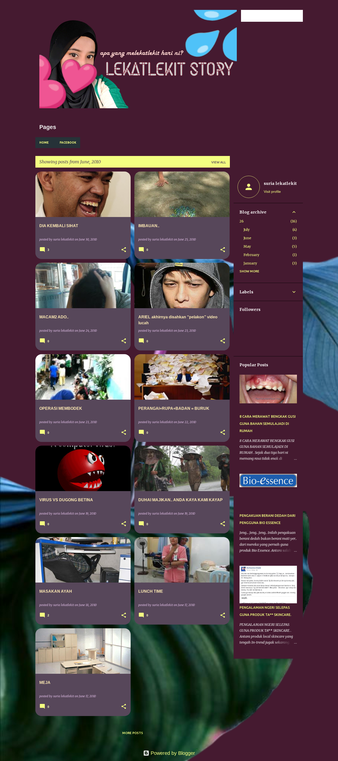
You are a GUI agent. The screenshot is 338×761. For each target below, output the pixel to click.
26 (242, 221)
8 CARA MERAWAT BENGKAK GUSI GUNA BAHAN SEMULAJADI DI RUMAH (268, 423)
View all (218, 162)
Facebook (68, 142)
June (247, 238)
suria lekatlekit (280, 183)
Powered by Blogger (172, 753)
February (251, 255)
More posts (132, 733)
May (247, 246)
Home (44, 142)
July (246, 229)
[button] (124, 250)
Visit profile (272, 192)
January (250, 263)
